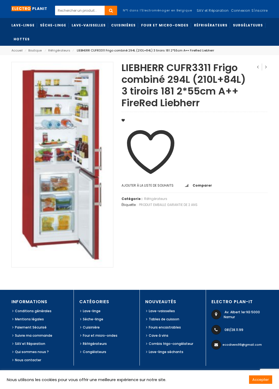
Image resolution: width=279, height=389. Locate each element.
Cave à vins (158, 335)
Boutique (35, 50)
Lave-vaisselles (162, 311)
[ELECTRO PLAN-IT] (29, 8)
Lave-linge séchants (166, 352)
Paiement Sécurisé (31, 327)
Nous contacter (28, 360)
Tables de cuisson (164, 319)
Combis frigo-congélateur (171, 343)
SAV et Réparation (30, 343)
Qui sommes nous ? (32, 352)
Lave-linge (92, 311)
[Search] (111, 10)
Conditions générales (33, 311)
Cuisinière (91, 327)
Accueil (17, 50)
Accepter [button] (260, 379)
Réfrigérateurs (59, 50)
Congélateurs (94, 352)
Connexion (240, 10)
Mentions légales (29, 319)
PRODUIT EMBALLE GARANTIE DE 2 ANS (168, 204)
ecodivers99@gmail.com (242, 344)
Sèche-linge (93, 319)
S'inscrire (259, 10)
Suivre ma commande (33, 335)
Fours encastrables (165, 327)
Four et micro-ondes (100, 335)
